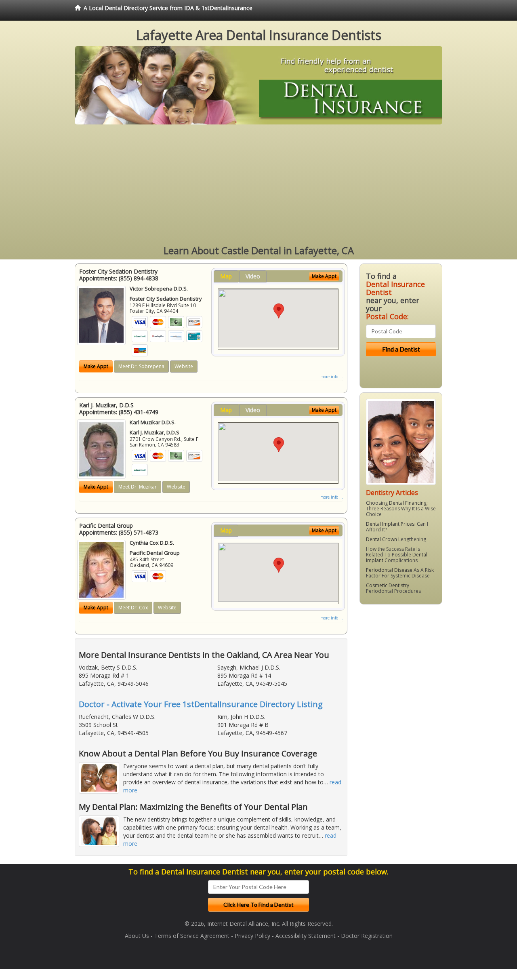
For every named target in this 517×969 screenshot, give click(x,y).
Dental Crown (381, 539)
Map (226, 276)
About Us (137, 936)
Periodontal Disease (389, 570)
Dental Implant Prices (390, 523)
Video (253, 276)
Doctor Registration (367, 936)
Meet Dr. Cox (133, 607)
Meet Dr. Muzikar (137, 486)
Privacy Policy (252, 936)
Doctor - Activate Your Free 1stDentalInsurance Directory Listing (201, 704)
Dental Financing (408, 502)
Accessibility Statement (305, 936)
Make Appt (96, 366)
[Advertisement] (258, 185)
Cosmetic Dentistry (387, 585)
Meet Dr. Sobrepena (141, 366)
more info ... (331, 376)
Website (183, 366)
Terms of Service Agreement (191, 936)
